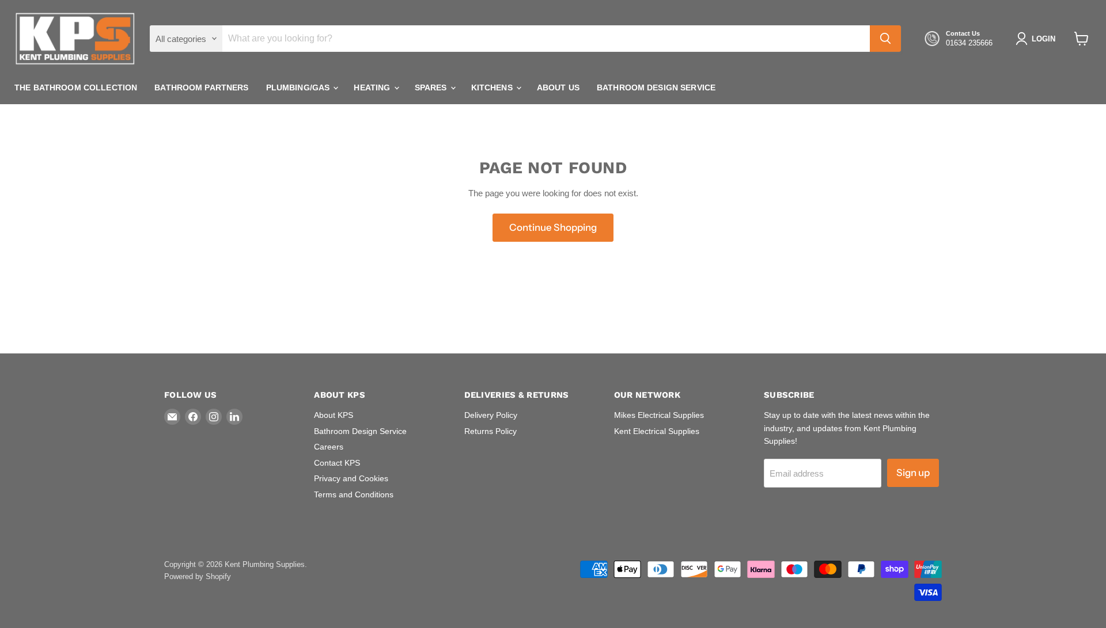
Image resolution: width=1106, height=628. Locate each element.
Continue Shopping (553, 227)
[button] (1038, 38)
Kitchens (493, 87)
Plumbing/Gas (299, 87)
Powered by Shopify (197, 576)
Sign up (913, 472)
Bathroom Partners (201, 87)
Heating (373, 87)
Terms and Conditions (353, 494)
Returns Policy (490, 431)
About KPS (333, 415)
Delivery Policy (490, 415)
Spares (432, 87)
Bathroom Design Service (656, 87)
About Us (558, 87)
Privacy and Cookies (351, 478)
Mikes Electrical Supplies (659, 415)
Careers (328, 446)
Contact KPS (337, 462)
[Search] (885, 38)
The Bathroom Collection (75, 87)
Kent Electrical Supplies (656, 431)
